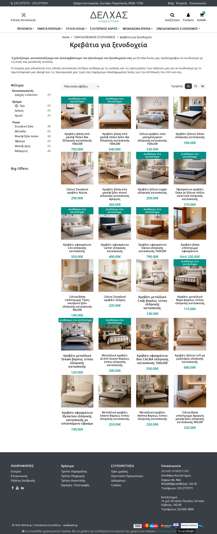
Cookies (116, 485)
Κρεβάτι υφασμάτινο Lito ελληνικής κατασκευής (77, 248)
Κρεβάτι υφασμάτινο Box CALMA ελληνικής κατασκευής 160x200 (152, 359)
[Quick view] (73, 142)
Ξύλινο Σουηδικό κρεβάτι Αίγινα (77, 191)
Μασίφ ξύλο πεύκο (26, 136)
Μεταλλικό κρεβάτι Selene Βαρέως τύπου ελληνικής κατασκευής (114, 416)
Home (66, 37)
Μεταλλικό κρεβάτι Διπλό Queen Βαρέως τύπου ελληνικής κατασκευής (114, 360)
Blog (171, 3)
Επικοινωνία (198, 3)
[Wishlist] (88, 142)
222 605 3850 (185, 509)
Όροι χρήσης (119, 471)
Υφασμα (20, 141)
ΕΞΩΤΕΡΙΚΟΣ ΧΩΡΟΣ (103, 29)
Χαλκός (19, 110)
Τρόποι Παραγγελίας (74, 471)
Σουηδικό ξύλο (24, 126)
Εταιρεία (181, 3)
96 (202, 86)
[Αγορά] (66, 142)
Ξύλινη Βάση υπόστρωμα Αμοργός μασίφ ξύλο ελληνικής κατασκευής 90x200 (190, 417)
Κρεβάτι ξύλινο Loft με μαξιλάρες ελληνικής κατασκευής (190, 359)
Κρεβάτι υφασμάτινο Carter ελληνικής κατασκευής (115, 248)
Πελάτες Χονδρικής (23, 480)
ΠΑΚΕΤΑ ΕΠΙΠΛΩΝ (49, 29)
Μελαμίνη (21, 151)
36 (188, 86)
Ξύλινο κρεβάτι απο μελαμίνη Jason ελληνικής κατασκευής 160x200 (152, 138)
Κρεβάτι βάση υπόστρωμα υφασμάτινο (190, 248)
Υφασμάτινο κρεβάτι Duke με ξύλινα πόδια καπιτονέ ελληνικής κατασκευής (189, 194)
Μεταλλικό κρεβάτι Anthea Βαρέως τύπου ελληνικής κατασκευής (152, 416)
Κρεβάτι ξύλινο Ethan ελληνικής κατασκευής (190, 135)
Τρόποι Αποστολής (73, 480)
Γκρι (22, 106)
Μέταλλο (20, 131)
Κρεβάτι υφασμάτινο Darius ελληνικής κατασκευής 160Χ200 (152, 248)
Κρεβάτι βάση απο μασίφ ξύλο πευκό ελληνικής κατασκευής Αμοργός (114, 194)
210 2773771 (185, 488)
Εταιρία (16, 471)
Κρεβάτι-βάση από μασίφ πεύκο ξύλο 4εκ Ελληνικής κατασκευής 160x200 (115, 138)
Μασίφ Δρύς (23, 146)
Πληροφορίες (166, 531)
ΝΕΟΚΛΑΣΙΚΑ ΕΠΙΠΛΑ (137, 29)
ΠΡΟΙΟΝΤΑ (24, 29)
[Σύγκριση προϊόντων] (80, 142)
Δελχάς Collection (26, 95)
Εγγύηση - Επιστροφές (75, 485)
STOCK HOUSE (75, 29)
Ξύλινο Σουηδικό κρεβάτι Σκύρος (115, 298)
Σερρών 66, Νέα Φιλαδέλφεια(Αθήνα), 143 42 (179, 481)
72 (195, 86)
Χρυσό (19, 115)
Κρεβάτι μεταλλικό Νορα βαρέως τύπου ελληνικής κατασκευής (190, 300)
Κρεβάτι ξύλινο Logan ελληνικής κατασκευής (152, 191)
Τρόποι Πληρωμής (73, 476)
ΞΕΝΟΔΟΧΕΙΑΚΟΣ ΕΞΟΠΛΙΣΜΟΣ (177, 29)
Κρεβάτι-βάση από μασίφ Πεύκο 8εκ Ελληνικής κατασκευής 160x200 (77, 138)
